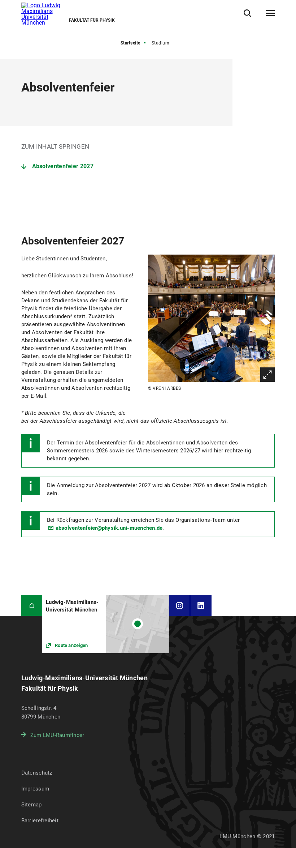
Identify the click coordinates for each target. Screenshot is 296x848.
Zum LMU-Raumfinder (57, 735)
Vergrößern (267, 374)
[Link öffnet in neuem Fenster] (105, 624)
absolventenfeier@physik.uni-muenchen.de (109, 528)
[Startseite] (32, 605)
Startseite (130, 43)
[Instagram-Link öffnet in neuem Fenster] (179, 605)
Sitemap (31, 804)
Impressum (35, 788)
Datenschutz (36, 773)
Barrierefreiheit (39, 820)
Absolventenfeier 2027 (62, 166)
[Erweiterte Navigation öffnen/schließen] (270, 13)
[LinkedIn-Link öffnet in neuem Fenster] (201, 605)
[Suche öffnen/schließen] (247, 13)
